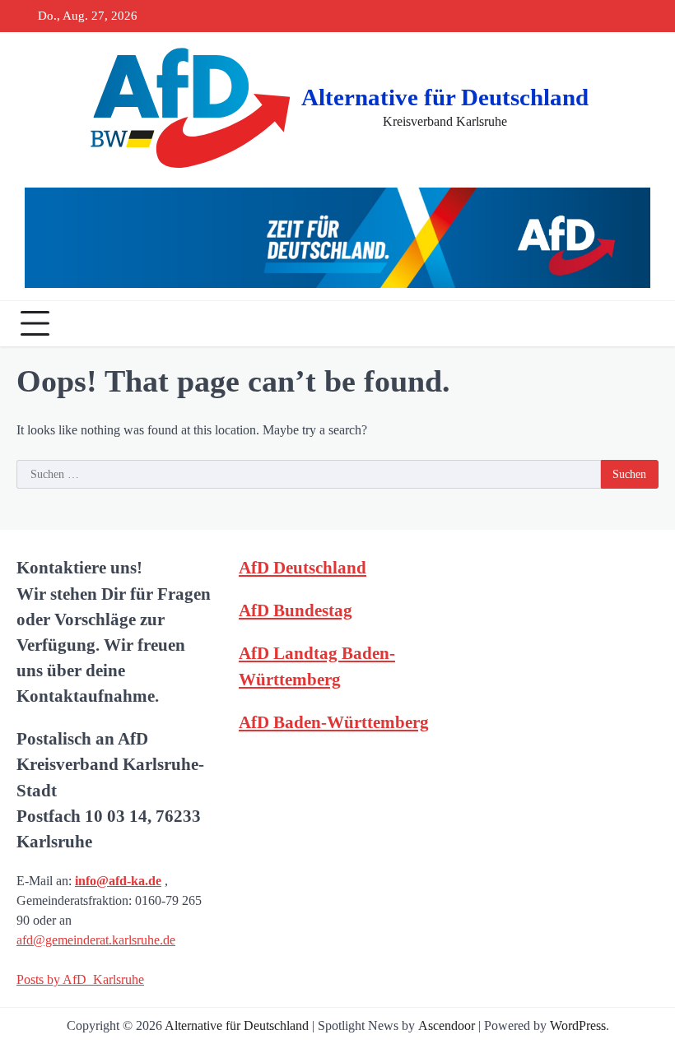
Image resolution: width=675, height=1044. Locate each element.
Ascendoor (446, 1025)
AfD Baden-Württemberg (334, 721)
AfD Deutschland (302, 567)
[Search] (642, 323)
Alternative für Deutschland (445, 97)
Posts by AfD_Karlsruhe (80, 979)
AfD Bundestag (295, 610)
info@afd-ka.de (118, 881)
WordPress (578, 1025)
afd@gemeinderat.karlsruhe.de (95, 940)
